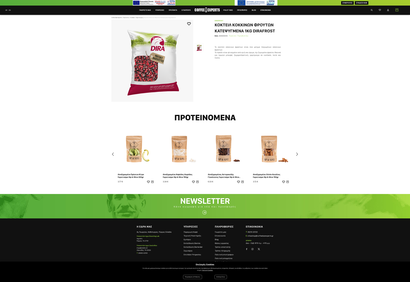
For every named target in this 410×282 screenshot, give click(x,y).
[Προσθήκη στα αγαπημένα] (189, 24)
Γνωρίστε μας (220, 232)
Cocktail (132, 17)
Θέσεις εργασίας (222, 243)
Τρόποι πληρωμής (222, 251)
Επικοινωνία (220, 236)
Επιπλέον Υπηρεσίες (192, 254)
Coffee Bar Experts (116, 17)
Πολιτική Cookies (207, 270)
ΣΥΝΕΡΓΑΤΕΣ (347, 3)
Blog (216, 239)
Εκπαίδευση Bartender (193, 247)
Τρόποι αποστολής (223, 247)
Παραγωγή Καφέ (191, 232)
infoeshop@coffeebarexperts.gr (260, 236)
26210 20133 (253, 232)
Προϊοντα (126, 17)
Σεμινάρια (188, 251)
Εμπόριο (187, 239)
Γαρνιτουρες (139, 17)
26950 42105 (143, 253)
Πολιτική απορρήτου (223, 258)
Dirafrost (219, 21)
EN (10, 10)
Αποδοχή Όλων (220, 277)
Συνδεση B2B (361, 3)
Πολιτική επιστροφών (224, 254)
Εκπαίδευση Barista (192, 243)
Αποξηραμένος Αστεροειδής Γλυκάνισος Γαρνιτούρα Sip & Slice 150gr (223, 177)
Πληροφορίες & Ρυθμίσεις (192, 277)
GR (6, 10)
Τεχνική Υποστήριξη (192, 236)
